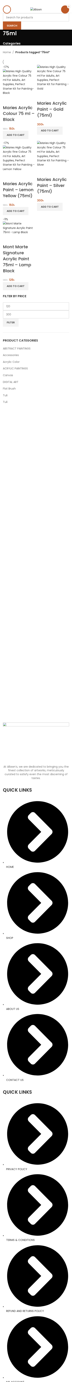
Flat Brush (9, 388)
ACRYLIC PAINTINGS (15, 368)
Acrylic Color (11, 362)
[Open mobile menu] (7, 9)
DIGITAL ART (10, 382)
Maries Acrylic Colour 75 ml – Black (19, 114)
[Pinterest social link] (36, 3)
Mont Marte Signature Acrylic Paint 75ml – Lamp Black (17, 259)
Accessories (11, 355)
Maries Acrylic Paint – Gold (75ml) (52, 109)
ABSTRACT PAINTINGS (17, 348)
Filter (11, 322)
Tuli (5, 395)
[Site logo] (36, 9)
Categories (12, 43)
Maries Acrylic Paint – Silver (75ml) (52, 185)
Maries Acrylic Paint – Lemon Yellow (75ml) (18, 190)
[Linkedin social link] (40, 3)
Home (7, 52)
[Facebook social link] (31, 3)
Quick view (7, 100)
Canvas (8, 375)
